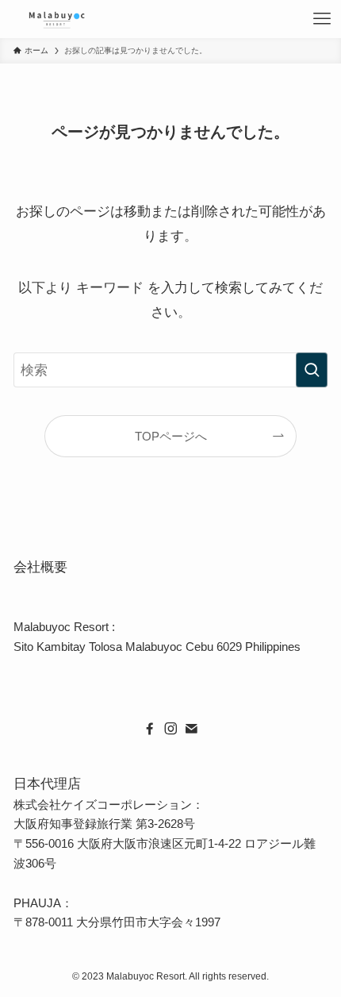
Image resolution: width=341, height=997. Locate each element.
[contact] (191, 729)
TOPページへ (171, 436)
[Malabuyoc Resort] (57, 19)
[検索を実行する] (312, 369)
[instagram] (170, 729)
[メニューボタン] (322, 19)
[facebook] (150, 729)
